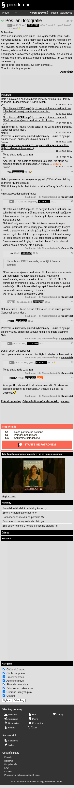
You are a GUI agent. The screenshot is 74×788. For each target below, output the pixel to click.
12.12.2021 (41, 362)
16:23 (47, 302)
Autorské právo (15, 680)
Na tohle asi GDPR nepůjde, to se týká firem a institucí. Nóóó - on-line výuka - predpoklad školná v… (35, 119)
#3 (72, 301)
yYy (9, 172)
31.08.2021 (21, 321)
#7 (72, 362)
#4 (72, 320)
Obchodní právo (16, 673)
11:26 (39, 378)
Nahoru (65, 401)
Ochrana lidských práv (19, 692)
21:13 (30, 321)
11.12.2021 (33, 343)
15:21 (53, 201)
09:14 (50, 362)
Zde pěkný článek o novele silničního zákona (28, 525)
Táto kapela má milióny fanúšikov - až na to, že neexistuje (32, 454)
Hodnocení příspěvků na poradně (21, 517)
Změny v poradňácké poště (18, 512)
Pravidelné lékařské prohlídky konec (23, 508)
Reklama (8, 761)
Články (5, 533)
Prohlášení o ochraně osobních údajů (22, 775)
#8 (72, 377)
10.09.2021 (26, 253)
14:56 (42, 25)
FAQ (6, 768)
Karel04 (13, 378)
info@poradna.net (46, 781)
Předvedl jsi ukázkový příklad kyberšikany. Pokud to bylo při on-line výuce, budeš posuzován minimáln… (35, 137)
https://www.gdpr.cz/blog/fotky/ (18, 193)
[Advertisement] (37, 83)
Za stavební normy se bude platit (21, 521)
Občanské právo (16, 669)
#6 (72, 343)
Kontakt (8, 771)
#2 (72, 201)
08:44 (27, 172)
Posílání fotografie (23, 20)
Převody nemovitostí (18, 684)
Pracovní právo (15, 677)
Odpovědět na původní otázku (40, 401)
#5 (72, 253)
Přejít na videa (9, 496)
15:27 (41, 343)
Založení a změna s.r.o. (20, 688)
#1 (72, 171)
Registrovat (65, 12)
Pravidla (8, 757)
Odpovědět (66, 71)
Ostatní (49, 25)
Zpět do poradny (11, 401)
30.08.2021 (18, 172)
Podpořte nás (9, 427)
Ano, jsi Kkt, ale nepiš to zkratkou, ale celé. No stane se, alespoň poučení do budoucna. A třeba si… (35, 162)
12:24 (35, 253)
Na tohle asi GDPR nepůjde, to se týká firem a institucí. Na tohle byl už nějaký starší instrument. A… (37, 110)
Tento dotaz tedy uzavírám (18, 154)
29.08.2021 (33, 25)
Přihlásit (53, 12)
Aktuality (6, 503)
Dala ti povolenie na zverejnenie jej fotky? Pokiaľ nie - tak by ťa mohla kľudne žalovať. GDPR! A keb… (35, 100)
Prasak (10, 321)
